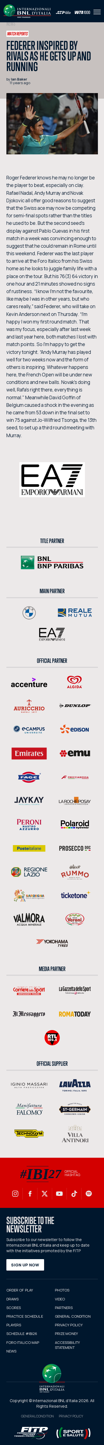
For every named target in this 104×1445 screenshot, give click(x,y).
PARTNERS (64, 1307)
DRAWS (12, 1299)
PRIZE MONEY (66, 1333)
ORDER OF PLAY (19, 1290)
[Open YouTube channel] (59, 1194)
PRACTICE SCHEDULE (24, 1316)
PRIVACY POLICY (69, 1324)
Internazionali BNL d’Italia (27, 11)
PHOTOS (62, 1290)
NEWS (11, 1351)
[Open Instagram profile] (15, 1194)
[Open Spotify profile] (89, 1194)
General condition (37, 1416)
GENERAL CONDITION (73, 1316)
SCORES (13, 1307)
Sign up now (25, 1265)
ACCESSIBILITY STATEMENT (67, 1345)
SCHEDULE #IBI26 (21, 1333)
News (10, 24)
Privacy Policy (71, 1416)
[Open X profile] (44, 1194)
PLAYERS (13, 1324)
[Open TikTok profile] (74, 1194)
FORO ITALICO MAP (22, 1342)
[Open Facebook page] (30, 1194)
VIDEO (60, 1299)
